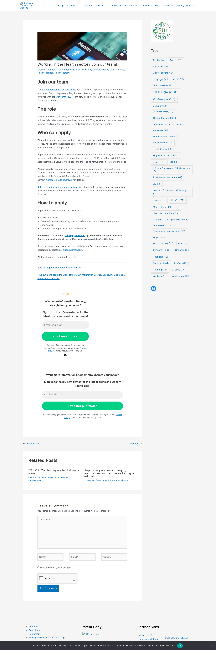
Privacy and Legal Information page (47, 637)
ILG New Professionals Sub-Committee (171, 169)
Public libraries (163, 243)
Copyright (160, 106)
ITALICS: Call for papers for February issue (53, 472)
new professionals (177, 219)
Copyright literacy (163, 112)
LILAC (177, 200)
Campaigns (160, 79)
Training (160, 269)
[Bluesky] (153, 288)
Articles (158, 60)
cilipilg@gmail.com (75, 235)
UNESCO (178, 270)
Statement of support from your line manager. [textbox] (64, 228)
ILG (173, 162)
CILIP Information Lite (53, 89)
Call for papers (163, 72)
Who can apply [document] (54, 132)
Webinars (159, 276)
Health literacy (62, 72)
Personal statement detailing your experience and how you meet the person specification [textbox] (79, 223)
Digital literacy (164, 118)
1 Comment (89, 480)
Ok (180, 645)
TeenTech (180, 263)
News (85, 69)
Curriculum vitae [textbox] (49, 217)
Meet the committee (166, 213)
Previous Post (31, 443)
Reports (183, 243)
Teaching (113, 5)
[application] (76, 5)
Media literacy (162, 207)
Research (161, 250)
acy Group (70, 89)
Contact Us (34, 634)
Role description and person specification (59, 187)
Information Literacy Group (177, 5)
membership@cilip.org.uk (59, 179)
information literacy (167, 177)
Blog (60, 5)
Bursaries (160, 66)
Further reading (151, 5)
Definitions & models (93, 5)
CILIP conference (163, 85)
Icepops (158, 162)
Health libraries (45, 72)
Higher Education (165, 155)
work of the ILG (64, 96)
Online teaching (162, 225)
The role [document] (46, 109)
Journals (159, 200)
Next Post (135, 443)
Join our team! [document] (53, 82)
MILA (157, 219)
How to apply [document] (52, 203)
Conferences (164, 99)
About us (33, 626)
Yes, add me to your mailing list (55, 567)
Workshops (180, 276)
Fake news (160, 130)
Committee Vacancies (69, 69)
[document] (83, 223)
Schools (182, 250)
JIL (157, 184)
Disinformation (161, 124)
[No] (212, 645)
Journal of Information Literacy (169, 192)
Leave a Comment (46, 69)
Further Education (164, 136)
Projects (159, 237)
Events (180, 124)
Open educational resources (169, 231)
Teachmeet (161, 263)
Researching (131, 5)
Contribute (34, 630)
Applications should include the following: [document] (59, 210)
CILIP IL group (117, 69)
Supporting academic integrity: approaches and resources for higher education (109, 473)
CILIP (178, 79)
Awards (176, 60)
